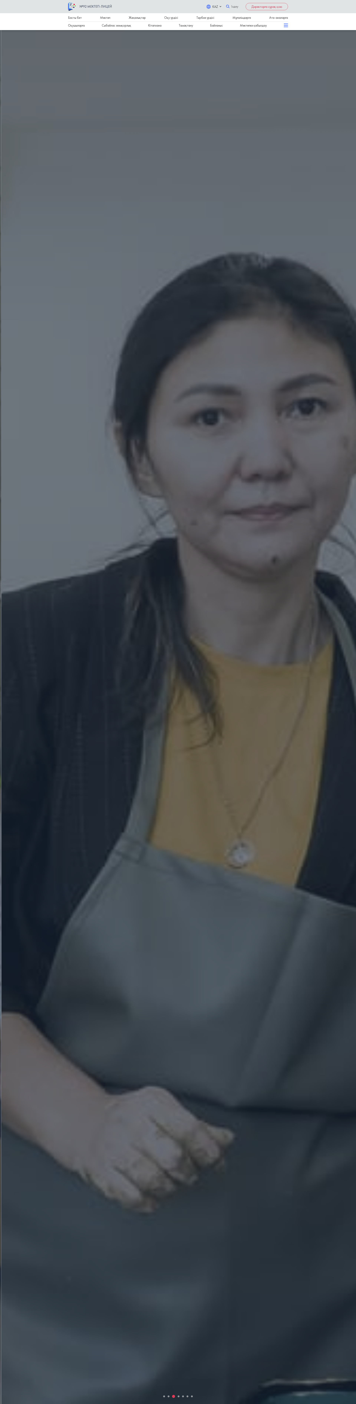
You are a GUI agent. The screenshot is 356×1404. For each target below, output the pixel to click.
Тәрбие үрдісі (205, 17)
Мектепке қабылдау (253, 25)
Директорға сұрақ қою (266, 6)
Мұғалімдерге (242, 17)
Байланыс (216, 25)
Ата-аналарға (278, 17)
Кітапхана (154, 25)
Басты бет (75, 17)
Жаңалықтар (137, 17)
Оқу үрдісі (171, 17)
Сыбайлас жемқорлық (116, 25)
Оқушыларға (76, 25)
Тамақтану (186, 25)
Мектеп (105, 17)
